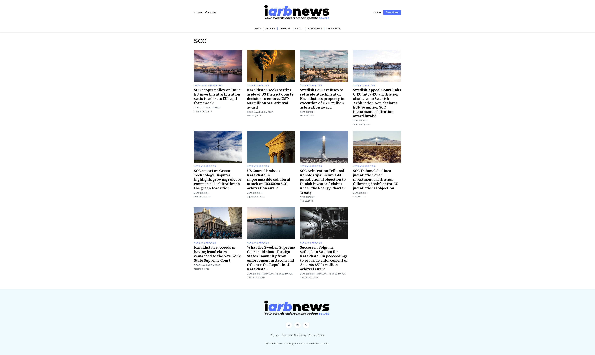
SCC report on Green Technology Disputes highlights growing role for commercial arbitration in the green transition (218, 180)
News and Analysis (258, 85)
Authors (285, 28)
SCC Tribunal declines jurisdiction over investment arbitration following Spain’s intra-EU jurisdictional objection (375, 180)
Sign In (377, 12)
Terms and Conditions (294, 335)
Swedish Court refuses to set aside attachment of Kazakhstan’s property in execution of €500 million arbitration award (322, 99)
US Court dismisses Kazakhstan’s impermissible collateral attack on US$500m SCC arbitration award (268, 180)
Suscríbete (392, 12)
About (299, 28)
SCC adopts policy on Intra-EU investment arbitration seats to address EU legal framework (218, 96)
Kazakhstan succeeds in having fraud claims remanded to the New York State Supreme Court (217, 254)
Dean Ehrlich (307, 112)
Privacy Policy (316, 335)
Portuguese (315, 28)
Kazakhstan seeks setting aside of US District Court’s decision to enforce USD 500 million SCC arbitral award (270, 99)
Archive (270, 28)
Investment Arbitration (208, 85)
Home (258, 28)
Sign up (275, 335)
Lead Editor (333, 28)
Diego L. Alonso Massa (207, 108)
